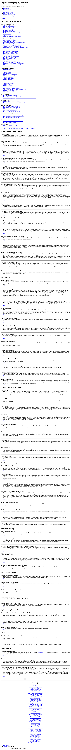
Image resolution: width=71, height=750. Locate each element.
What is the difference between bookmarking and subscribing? (17, 115)
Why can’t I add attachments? (9, 59)
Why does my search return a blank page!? (12, 108)
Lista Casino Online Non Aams (35, 714)
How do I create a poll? (8, 54)
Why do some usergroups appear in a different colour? (15, 89)
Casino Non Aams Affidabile (35, 731)
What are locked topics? (8, 78)
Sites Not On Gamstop (35, 711)
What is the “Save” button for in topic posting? (13, 63)
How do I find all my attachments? (10, 122)
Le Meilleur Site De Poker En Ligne (35, 733)
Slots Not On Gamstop (35, 699)
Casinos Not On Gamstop (35, 692)
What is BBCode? (7, 69)
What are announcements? (9, 75)
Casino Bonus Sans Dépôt (9, 15)
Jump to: (3, 678)
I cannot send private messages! (10, 95)
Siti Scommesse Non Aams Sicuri (35, 693)
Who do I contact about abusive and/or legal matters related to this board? (19, 128)
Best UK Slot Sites (35, 710)
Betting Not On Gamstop (35, 701)
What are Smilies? (7, 72)
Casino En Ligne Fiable (35, 716)
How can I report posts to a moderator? (11, 62)
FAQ (4, 18)
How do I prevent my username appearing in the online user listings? (18, 29)
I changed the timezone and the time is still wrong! (14, 42)
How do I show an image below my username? (13, 45)
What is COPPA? (7, 34)
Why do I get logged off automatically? (11, 27)
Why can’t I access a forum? (9, 58)
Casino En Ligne (35, 715)
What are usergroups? (8, 85)
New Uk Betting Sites (8, 13)
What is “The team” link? (8, 91)
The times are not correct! (8, 41)
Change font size (7, 9)
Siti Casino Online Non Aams (35, 705)
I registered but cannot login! (9, 31)
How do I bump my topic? (9, 66)
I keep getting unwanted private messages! (12, 96)
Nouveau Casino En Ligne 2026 (35, 728)
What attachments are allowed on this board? (13, 121)
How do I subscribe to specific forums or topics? (13, 116)
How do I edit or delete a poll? (10, 57)
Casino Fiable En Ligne (35, 734)
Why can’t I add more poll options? (11, 56)
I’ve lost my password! (8, 30)
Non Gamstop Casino (35, 690)
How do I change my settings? (10, 40)
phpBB (7, 748)
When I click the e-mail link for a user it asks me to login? (15, 47)
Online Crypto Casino (35, 735)
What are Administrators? (8, 83)
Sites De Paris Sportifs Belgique (35, 721)
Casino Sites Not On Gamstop (35, 694)
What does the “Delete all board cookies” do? (13, 36)
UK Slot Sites (36, 709)
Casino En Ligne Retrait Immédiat (35, 742)
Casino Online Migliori (35, 720)
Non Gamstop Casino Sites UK (35, 696)
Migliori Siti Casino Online (9, 14)
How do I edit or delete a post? (10, 52)
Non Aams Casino (35, 688)
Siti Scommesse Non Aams (35, 724)
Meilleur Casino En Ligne (35, 729)
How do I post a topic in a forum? (10, 51)
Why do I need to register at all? (10, 26)
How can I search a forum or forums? (11, 106)
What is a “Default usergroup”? (10, 90)
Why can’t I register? (7, 35)
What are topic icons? (8, 79)
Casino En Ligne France (35, 700)
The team (5, 746)
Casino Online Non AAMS (36, 736)
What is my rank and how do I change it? (12, 46)
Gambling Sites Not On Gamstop (35, 703)
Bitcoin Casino (35, 695)
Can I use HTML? (7, 71)
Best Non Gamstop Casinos (35, 687)
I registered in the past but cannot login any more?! (14, 32)
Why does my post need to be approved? (12, 64)
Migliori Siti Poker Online (35, 737)
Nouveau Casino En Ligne (35, 689)
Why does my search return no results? (11, 107)
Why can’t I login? (7, 25)
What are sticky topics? (8, 77)
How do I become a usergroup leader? (11, 88)
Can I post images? (7, 73)
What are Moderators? (8, 84)
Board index (6, 8)
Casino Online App (35, 723)
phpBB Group (40, 652)
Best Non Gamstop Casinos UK (10, 11)
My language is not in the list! (9, 43)
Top (4, 138)
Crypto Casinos (35, 719)
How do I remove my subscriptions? (11, 117)
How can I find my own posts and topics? (12, 111)
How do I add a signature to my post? (11, 53)
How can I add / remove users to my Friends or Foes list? (15, 102)
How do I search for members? (10, 110)
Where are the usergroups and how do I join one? (14, 87)
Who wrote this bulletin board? (10, 125)
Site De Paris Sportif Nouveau (35, 726)
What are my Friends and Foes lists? (11, 101)
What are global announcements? (10, 74)
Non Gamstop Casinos (8, 12)
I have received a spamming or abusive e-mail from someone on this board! (19, 98)
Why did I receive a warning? (9, 61)
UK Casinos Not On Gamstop (35, 706)
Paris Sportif (35, 740)
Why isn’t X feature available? (10, 127)
